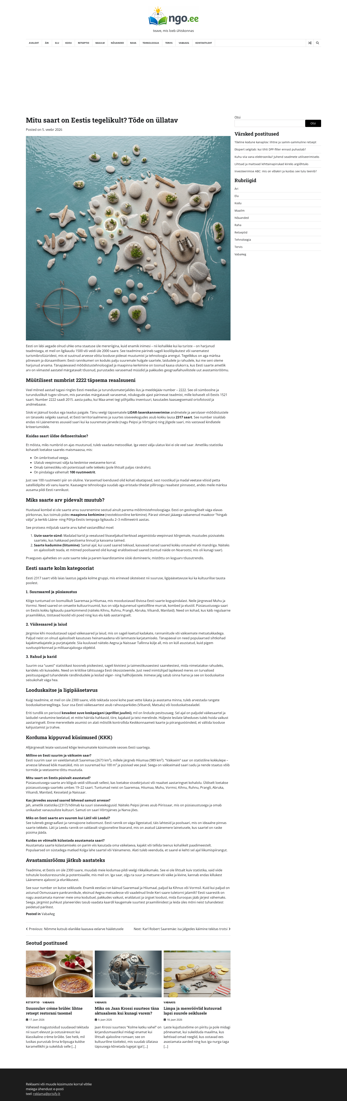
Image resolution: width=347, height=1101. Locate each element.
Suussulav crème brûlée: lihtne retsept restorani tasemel (54, 1011)
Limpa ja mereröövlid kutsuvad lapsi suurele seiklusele (192, 1011)
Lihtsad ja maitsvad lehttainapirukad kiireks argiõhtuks (271, 164)
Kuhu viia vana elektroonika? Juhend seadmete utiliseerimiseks (277, 157)
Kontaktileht (203, 42)
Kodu (68, 42)
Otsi (238, 117)
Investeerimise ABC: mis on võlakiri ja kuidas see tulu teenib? (276, 171)
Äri (47, 42)
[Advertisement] (173, 77)
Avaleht (34, 42)
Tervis (168, 42)
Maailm (100, 42)
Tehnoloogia (151, 42)
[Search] (317, 43)
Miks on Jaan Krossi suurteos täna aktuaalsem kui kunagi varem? (127, 1011)
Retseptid (83, 42)
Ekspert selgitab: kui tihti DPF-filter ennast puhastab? (270, 149)
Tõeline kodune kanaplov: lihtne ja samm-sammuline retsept (275, 142)
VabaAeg (184, 42)
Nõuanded (117, 42)
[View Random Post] (309, 43)
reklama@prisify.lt (46, 1094)
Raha (133, 42)
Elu (57, 42)
